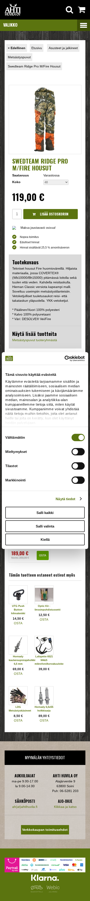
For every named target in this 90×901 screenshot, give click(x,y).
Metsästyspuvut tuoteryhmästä (34, 340)
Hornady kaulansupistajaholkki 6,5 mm (22, 660)
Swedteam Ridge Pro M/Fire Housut (34, 66)
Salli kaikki (45, 513)
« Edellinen (16, 48)
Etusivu (36, 48)
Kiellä (45, 539)
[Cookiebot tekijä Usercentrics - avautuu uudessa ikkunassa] (65, 358)
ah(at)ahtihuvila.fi (24, 807)
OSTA (42, 555)
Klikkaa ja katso (65, 807)
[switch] (78, 451)
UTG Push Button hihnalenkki (18, 610)
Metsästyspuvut (19, 57)
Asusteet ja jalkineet (63, 48)
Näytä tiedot (65, 499)
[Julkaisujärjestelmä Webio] (52, 891)
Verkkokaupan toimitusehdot (45, 829)
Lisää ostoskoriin (53, 214)
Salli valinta (45, 526)
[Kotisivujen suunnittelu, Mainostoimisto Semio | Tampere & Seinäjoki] (38, 891)
